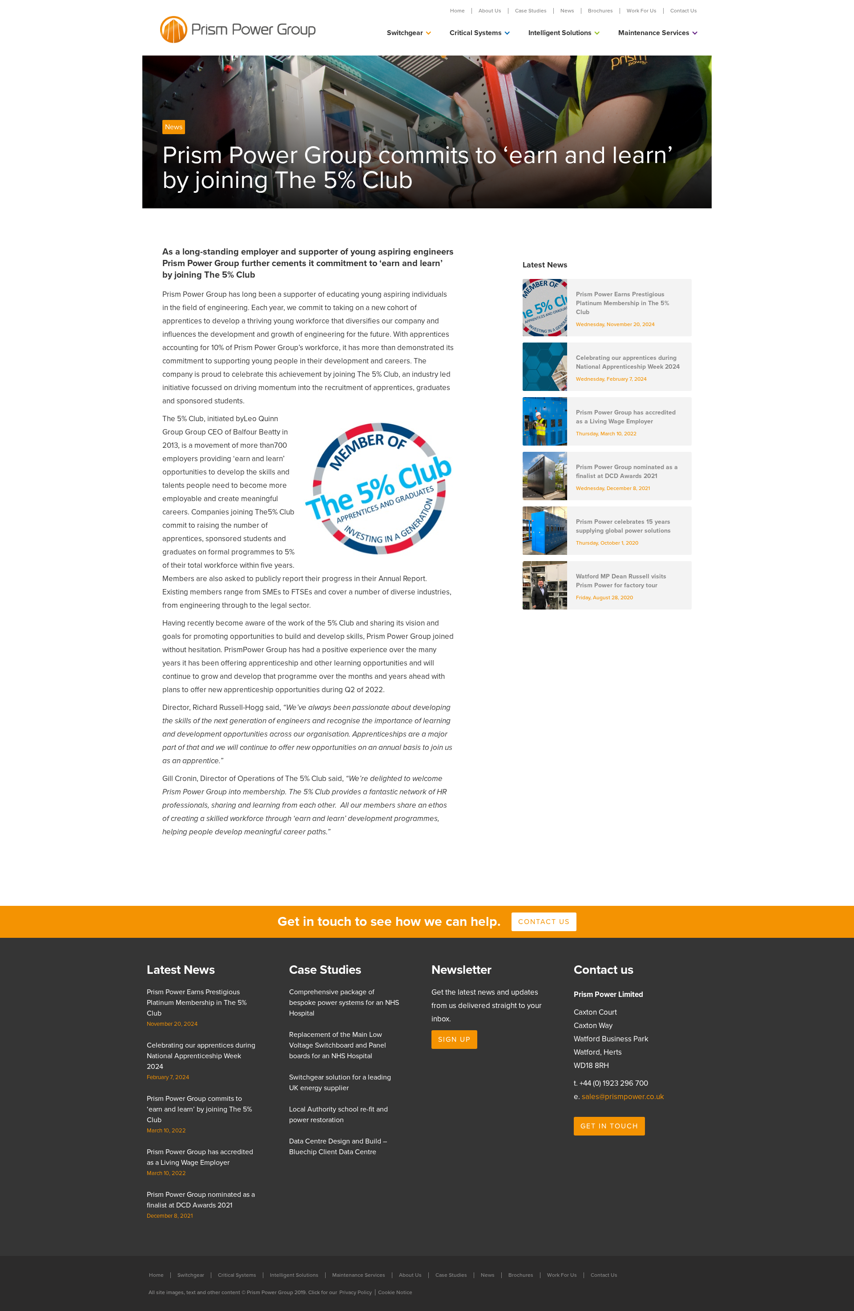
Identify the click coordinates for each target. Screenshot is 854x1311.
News (567, 11)
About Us (490, 11)
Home (457, 11)
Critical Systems (237, 1275)
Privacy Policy (355, 1292)
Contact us (544, 921)
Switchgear (190, 1275)
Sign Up (454, 1039)
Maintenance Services (358, 1275)
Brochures (600, 11)
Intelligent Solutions (294, 1275)
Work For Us (642, 11)
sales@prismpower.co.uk (623, 1096)
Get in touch (609, 1126)
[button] (409, 33)
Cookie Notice (395, 1292)
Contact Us (683, 11)
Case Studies (531, 11)
